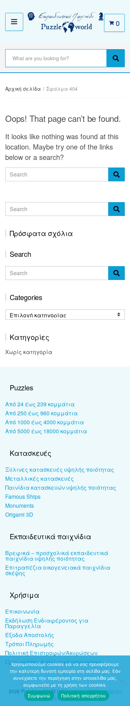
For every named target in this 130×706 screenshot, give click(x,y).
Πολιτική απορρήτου (83, 695)
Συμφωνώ (39, 695)
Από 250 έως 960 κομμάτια (41, 413)
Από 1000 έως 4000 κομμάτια (44, 422)
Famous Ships (23, 496)
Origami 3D (19, 514)
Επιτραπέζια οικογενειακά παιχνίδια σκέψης (57, 570)
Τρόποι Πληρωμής (29, 644)
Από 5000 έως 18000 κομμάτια (46, 431)
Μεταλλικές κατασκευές (39, 478)
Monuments (19, 505)
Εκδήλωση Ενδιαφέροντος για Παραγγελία (46, 623)
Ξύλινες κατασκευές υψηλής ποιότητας (59, 469)
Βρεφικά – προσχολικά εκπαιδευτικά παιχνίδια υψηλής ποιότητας (56, 555)
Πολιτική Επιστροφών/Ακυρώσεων (51, 653)
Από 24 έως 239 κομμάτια (40, 404)
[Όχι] (121, 680)
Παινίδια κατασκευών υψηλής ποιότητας (60, 487)
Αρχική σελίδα (23, 88)
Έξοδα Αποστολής (29, 635)
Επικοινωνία (22, 611)
